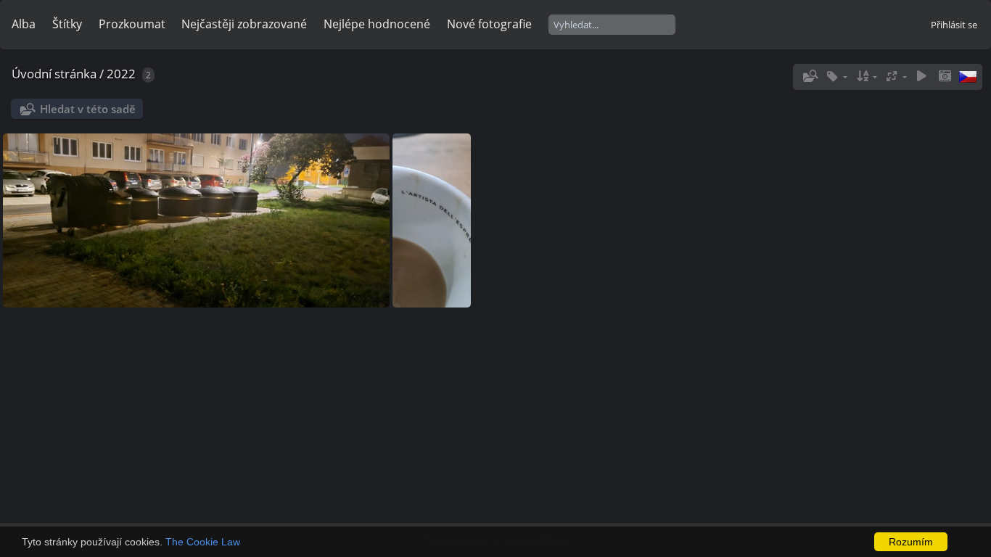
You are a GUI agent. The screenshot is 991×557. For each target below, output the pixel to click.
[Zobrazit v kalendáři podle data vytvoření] (944, 76)
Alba (24, 24)
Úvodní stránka (54, 73)
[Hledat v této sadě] (809, 76)
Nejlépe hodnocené (377, 24)
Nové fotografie (489, 24)
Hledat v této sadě (88, 109)
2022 (121, 73)
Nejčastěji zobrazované (244, 24)
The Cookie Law (202, 542)
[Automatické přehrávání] (921, 76)
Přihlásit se (954, 24)
